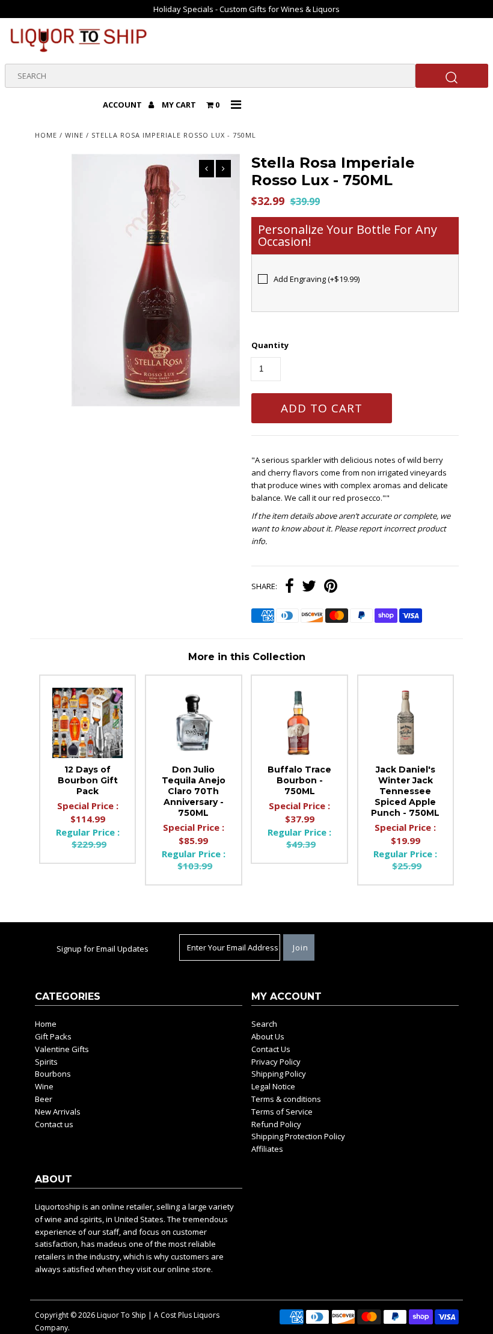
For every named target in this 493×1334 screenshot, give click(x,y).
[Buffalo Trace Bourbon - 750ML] (299, 723)
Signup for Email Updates (103, 948)
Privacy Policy (276, 1061)
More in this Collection (246, 656)
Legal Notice (273, 1086)
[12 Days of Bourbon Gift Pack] (87, 723)
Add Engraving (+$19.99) (317, 279)
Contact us (54, 1124)
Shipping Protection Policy (298, 1136)
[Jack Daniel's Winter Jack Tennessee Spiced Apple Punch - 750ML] (405, 723)
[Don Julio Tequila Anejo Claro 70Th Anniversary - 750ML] (193, 723)
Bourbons (53, 1073)
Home (46, 134)
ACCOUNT (123, 104)
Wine (74, 134)
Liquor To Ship (121, 1315)
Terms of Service (282, 1111)
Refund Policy (276, 1124)
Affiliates (267, 1148)
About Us (267, 1036)
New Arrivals (58, 1111)
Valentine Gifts (62, 1049)
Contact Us (270, 1049)
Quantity (270, 345)
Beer (43, 1099)
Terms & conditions (286, 1099)
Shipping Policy (278, 1073)
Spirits (46, 1061)
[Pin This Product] (330, 587)
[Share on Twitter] (309, 587)
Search (264, 1023)
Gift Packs (53, 1036)
